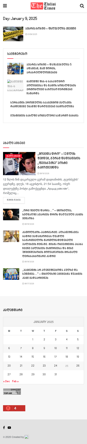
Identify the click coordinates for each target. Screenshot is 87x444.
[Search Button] (82, 6)
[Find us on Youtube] (9, 427)
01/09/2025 (32, 34)
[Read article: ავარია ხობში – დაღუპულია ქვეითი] (13, 34)
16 (44, 357)
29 (32, 374)
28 (21, 374)
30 (44, 374)
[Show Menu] (5, 6)
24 (55, 366)
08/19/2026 (44, 173)
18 (67, 357)
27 (9, 374)
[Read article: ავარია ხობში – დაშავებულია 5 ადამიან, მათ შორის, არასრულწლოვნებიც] (15, 68)
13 (9, 357)
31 (56, 374)
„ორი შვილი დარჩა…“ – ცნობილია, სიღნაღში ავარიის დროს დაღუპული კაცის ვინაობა (52, 214)
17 (55, 357)
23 (44, 366)
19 (78, 357)
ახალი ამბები (13, 156)
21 (21, 366)
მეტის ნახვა (16, 200)
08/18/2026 (29, 224)
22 (32, 366)
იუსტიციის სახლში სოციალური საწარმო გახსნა (44, 115)
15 (33, 357)
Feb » (15, 381)
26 (78, 366)
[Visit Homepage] (43, 6)
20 (9, 366)
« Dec (6, 381)
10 (55, 348)
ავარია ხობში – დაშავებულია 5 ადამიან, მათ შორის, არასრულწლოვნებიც (49, 68)
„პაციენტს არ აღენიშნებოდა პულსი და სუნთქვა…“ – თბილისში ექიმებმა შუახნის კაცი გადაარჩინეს (52, 274)
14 (21, 357)
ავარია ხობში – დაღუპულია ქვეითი (50, 29)
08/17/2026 (29, 283)
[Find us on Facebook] (4, 427)
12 (78, 348)
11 (67, 348)
